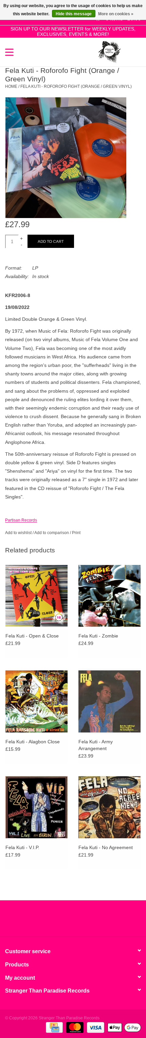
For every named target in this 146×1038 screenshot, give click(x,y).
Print (76, 532)
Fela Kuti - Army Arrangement (95, 745)
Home (11, 86)
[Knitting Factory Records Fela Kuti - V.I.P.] (36, 807)
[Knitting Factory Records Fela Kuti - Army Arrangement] (109, 701)
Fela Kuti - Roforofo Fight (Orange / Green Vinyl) (76, 86)
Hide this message (74, 14)
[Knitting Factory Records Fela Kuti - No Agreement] (109, 807)
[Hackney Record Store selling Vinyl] (131, 51)
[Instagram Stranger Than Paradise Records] (91, 921)
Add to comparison (52, 532)
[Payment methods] (53, 1027)
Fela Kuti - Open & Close (32, 636)
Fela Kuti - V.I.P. (22, 847)
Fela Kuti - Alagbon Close (32, 741)
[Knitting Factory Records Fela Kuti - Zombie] (109, 596)
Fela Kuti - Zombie (98, 636)
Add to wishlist (18, 532)
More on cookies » (115, 14)
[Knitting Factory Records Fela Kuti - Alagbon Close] (36, 701)
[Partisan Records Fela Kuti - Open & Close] (36, 596)
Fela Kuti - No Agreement (105, 847)
